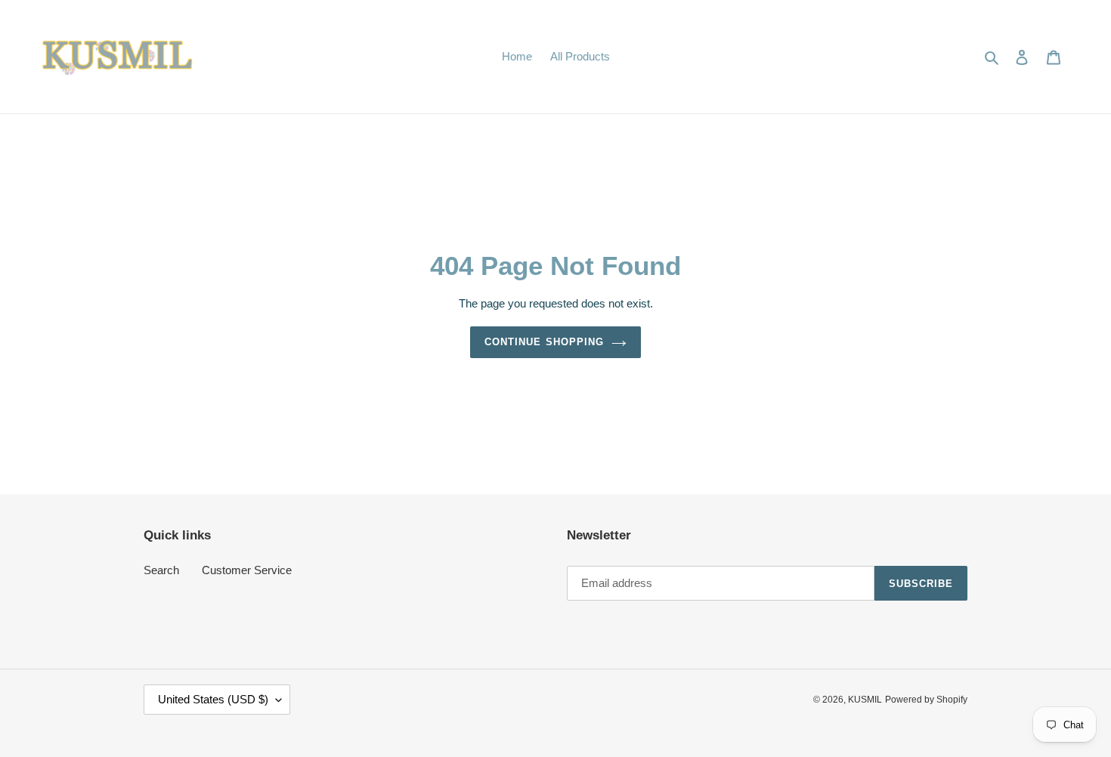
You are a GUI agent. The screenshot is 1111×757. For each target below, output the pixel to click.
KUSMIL (865, 699)
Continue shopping (544, 342)
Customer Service (247, 570)
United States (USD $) (213, 699)
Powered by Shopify (926, 699)
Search (161, 570)
